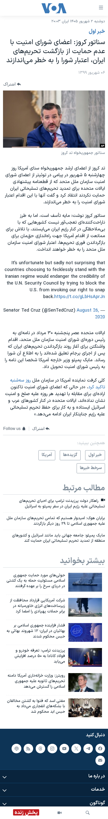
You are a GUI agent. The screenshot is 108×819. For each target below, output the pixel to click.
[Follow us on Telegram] (88, 748)
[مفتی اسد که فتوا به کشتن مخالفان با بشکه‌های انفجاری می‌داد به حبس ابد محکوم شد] (85, 707)
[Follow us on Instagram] (52, 748)
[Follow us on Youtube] (64, 748)
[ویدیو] (59, 812)
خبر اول (97, 32)
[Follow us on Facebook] (100, 748)
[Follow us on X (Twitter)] (76, 748)
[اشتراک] (100, 760)
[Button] (12, 84)
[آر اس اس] (28, 748)
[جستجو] (87, 812)
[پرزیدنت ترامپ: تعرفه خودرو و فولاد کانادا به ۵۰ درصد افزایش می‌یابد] (85, 657)
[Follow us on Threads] (40, 748)
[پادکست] (16, 748)
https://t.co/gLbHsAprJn (79, 297)
